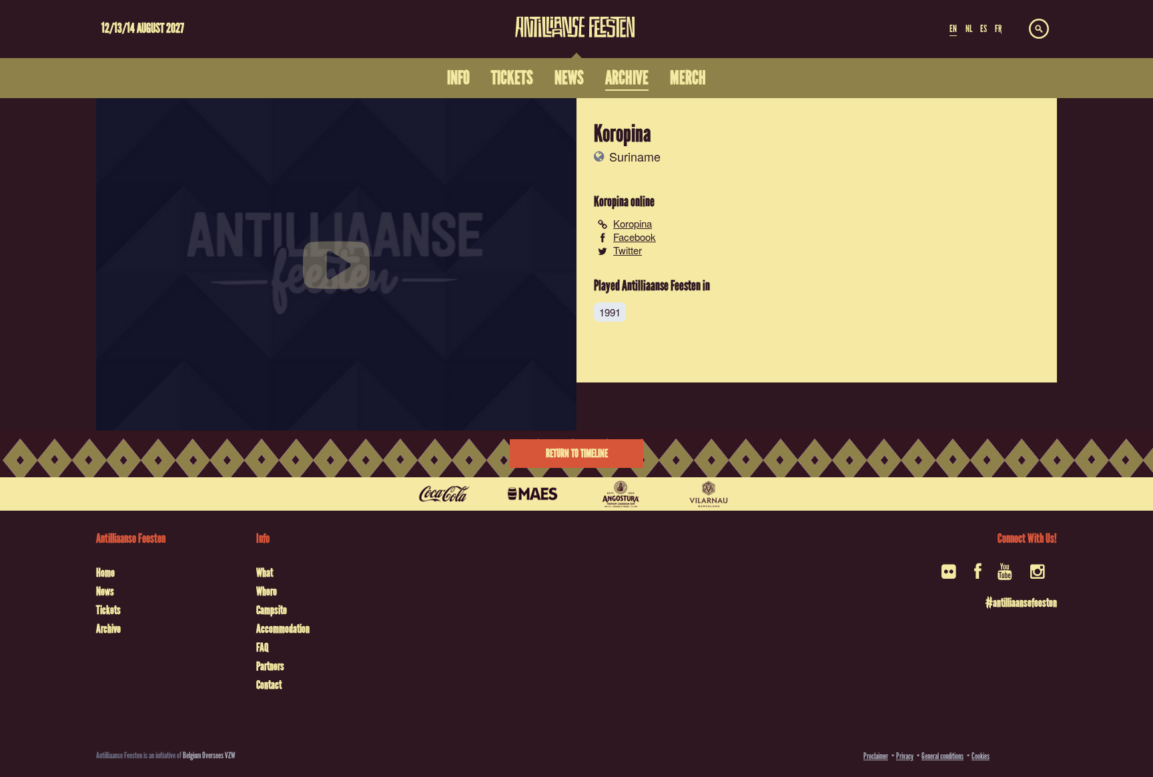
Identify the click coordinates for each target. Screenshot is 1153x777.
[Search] (1039, 29)
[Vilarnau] (708, 494)
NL (969, 29)
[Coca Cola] (444, 494)
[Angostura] (620, 494)
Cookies (981, 756)
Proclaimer (875, 756)
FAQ (262, 647)
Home (105, 572)
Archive (108, 628)
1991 (610, 312)
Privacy (904, 756)
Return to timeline (577, 454)
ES (983, 29)
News (105, 591)
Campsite (271, 610)
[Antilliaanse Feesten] (575, 18)
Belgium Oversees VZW (209, 755)
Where (266, 591)
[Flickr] (949, 575)
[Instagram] (1038, 575)
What (264, 572)
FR (998, 29)
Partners (270, 666)
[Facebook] (978, 575)
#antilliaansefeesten (1021, 602)
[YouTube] (1006, 575)
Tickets (108, 610)
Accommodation (283, 628)
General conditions (942, 756)
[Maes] (532, 494)
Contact (269, 685)
